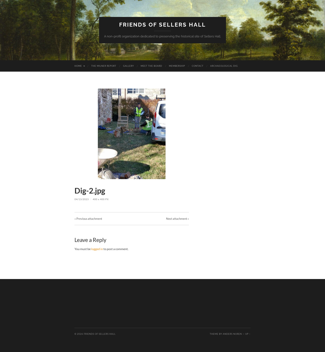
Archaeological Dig (224, 66)
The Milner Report (103, 66)
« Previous (88, 218)
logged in (97, 249)
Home (78, 66)
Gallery (128, 66)
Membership (177, 66)
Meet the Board (151, 66)
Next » (177, 218)
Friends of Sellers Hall (162, 25)
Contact (197, 66)
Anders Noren (232, 334)
